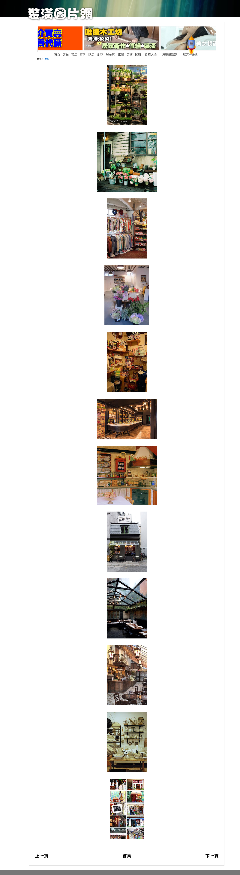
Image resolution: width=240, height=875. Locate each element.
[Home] (60, 20)
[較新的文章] (41, 857)
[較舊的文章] (211, 857)
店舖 (46, 59)
